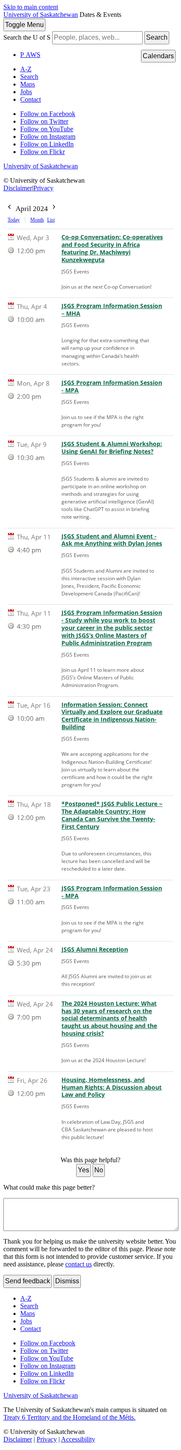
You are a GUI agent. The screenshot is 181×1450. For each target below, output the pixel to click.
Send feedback (27, 1281)
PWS (30, 54)
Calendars (158, 56)
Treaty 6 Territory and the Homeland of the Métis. (69, 1417)
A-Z (26, 69)
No (98, 1170)
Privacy (43, 188)
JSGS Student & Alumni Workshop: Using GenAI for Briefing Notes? (111, 447)
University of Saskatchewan (40, 14)
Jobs (26, 91)
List (51, 219)
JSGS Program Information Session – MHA (111, 309)
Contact (30, 99)
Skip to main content (30, 7)
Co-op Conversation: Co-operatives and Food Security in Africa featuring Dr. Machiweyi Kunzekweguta (112, 248)
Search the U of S (27, 37)
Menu (24, 24)
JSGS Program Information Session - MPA (111, 386)
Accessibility (78, 1439)
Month (37, 219)
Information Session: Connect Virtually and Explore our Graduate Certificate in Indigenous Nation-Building (111, 716)
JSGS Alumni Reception (94, 949)
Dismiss (67, 1281)
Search (157, 37)
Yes (83, 1170)
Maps (27, 84)
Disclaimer (17, 188)
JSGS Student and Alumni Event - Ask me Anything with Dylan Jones (111, 540)
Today (14, 219)
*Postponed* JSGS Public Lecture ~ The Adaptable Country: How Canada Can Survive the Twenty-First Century (111, 815)
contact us (78, 1264)
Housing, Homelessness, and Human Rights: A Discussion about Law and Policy (111, 1087)
